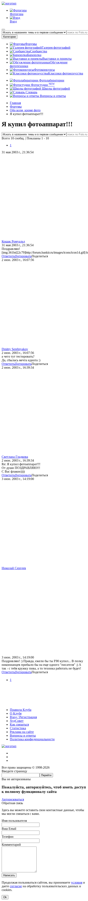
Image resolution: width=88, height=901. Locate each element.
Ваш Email (9, 828)
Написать (9, 875)
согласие (16, 886)
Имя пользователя (14, 820)
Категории (9, 36)
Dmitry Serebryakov (15, 349)
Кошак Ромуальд (13, 241)
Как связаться (19, 724)
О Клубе (16, 713)
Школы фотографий (55, 88)
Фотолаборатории (51, 80)
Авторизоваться (13, 799)
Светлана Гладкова (15, 456)
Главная (15, 103)
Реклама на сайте (22, 732)
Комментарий (11, 844)
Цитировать (23, 256)
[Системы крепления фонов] (44, 703)
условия (76, 882)
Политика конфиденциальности (32, 739)
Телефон (8, 836)
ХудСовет (17, 721)
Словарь (31, 92)
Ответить (8, 256)
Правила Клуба (20, 709)
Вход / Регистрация (23, 717)
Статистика (18, 728)
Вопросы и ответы (52, 96)
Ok (5, 897)
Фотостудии (42, 85)
